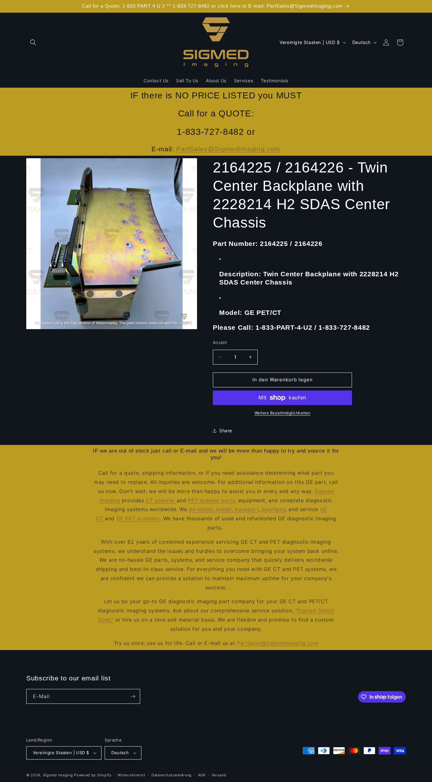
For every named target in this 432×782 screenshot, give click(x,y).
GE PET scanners (138, 518)
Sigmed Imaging (58, 775)
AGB (202, 775)
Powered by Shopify (93, 775)
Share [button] (225, 430)
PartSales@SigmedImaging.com (228, 149)
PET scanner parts (211, 500)
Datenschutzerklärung (171, 775)
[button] (33, 42)
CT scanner (161, 500)
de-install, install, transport (224, 509)
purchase (273, 509)
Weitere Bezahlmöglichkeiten (283, 412)
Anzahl (220, 342)
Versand (219, 775)
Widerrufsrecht (131, 775)
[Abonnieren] (133, 696)
